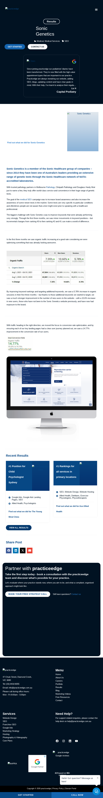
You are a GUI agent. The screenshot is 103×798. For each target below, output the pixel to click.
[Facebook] (57, 742)
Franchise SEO (9, 724)
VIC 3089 (7, 680)
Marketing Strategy (11, 731)
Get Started (26, 795)
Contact (59, 700)
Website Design (9, 718)
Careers (59, 681)
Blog (57, 690)
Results (59, 687)
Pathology (50, 187)
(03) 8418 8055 (12, 684)
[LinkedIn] (70, 742)
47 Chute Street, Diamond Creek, (17, 677)
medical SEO (26, 199)
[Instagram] (63, 742)
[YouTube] (76, 742)
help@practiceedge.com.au (79, 721)
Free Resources (63, 697)
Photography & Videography (15, 737)
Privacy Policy (58, 788)
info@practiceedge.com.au (20, 688)
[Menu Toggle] (96, 9)
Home (58, 674)
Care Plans (7, 741)
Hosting (6, 734)
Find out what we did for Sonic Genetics (26, 143)
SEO (5, 721)
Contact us (76, 594)
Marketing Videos (63, 694)
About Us (60, 678)
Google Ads (8, 728)
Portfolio (59, 684)
